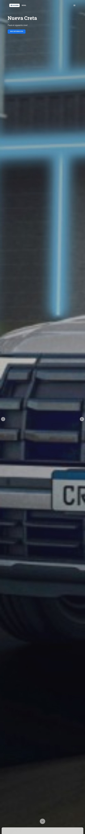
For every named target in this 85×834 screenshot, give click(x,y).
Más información (16, 31)
